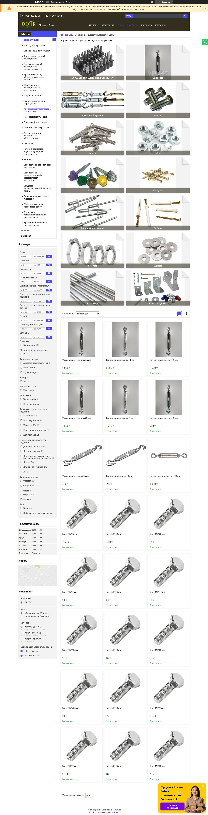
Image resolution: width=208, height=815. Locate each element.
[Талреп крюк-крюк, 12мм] (125, 455)
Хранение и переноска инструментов (35, 224)
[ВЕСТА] (29, 25)
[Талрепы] (158, 62)
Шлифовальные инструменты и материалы (32, 87)
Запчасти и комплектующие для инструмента (35, 215)
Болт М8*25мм (113, 766)
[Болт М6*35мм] (125, 571)
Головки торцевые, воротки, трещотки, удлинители (34, 151)
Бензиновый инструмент (37, 50)
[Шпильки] (92, 288)
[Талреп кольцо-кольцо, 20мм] (169, 455)
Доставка (160, 25)
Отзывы (25, 230)
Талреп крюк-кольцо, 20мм (76, 418)
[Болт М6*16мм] (81, 513)
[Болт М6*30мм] (81, 571)
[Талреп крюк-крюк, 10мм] (81, 455)
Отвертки (29, 143)
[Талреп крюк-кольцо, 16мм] (169, 339)
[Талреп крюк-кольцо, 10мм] (169, 397)
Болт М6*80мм (113, 708)
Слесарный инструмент (36, 122)
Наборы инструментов (36, 116)
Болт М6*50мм (113, 650)
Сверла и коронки (33, 95)
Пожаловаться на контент (107, 812)
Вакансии (26, 235)
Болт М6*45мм (70, 650)
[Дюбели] (158, 212)
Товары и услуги (127, 25)
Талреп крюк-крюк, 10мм (75, 476)
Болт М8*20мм (70, 766)
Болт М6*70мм (70, 708)
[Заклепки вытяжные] (92, 212)
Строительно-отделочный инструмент (37, 166)
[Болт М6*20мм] (125, 513)
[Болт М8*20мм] (81, 745)
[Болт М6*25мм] (169, 513)
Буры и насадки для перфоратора (34, 102)
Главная (94, 25)
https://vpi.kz (31, 651)
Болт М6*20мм (113, 534)
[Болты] (158, 100)
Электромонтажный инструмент (34, 57)
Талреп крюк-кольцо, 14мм (120, 360)
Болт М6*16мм (70, 534)
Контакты (146, 25)
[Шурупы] (158, 175)
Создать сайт (57, 2)
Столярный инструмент (36, 127)
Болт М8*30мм (157, 766)
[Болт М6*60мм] (169, 629)
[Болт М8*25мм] (125, 745)
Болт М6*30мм (70, 592)
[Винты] (92, 137)
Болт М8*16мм (157, 708)
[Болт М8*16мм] (169, 687)
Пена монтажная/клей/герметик (36, 197)
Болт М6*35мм (113, 592)
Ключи (27, 159)
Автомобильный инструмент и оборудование (32, 135)
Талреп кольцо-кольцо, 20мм (165, 476)
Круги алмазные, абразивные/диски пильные (34, 77)
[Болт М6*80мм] (125, 687)
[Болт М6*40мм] (169, 571)
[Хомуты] (92, 250)
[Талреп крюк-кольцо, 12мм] (81, 339)
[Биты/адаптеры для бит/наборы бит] (92, 62)
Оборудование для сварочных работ (33, 205)
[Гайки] (158, 137)
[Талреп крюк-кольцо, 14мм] (125, 339)
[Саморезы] (92, 175)
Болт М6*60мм (157, 650)
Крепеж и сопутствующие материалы (37, 110)
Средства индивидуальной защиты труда (37, 188)
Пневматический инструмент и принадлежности (33, 66)
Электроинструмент (34, 45)
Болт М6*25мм (157, 534)
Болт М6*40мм (157, 592)
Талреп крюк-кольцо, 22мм (120, 418)
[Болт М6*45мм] (81, 629)
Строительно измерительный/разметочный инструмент (33, 176)
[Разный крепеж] (158, 288)
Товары (69, 35)
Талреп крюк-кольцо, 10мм (164, 418)
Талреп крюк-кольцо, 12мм (76, 360)
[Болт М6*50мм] (125, 629)
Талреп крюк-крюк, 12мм (119, 476)
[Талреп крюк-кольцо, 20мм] (81, 397)
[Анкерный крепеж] (92, 100)
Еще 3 (25, 472)
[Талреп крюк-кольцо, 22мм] (125, 397)
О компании (108, 25)
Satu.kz (118, 810)
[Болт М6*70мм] (81, 687)
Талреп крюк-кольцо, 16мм (164, 360)
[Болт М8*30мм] (169, 745)
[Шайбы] (158, 250)
